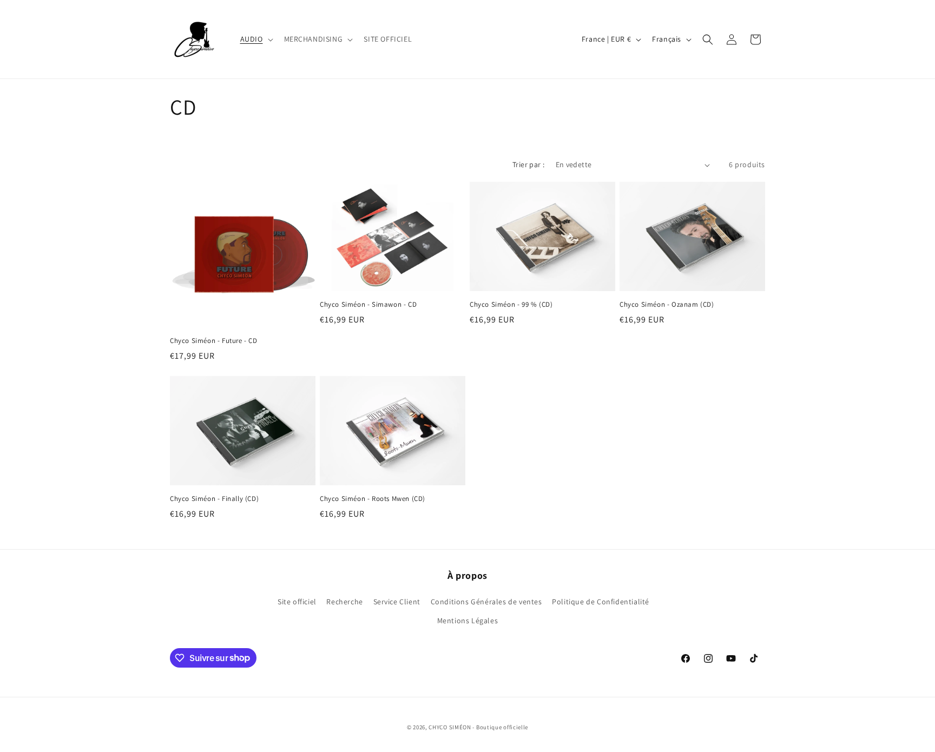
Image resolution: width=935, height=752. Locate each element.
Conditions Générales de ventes (486, 601)
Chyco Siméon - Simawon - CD (368, 304)
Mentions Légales (467, 620)
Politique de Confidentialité (600, 601)
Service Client (396, 601)
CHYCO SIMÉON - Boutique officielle (478, 727)
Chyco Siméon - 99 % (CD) (511, 304)
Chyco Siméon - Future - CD (214, 341)
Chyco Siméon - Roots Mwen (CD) (372, 498)
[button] (256, 39)
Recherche (344, 601)
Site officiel (297, 601)
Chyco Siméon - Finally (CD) (214, 498)
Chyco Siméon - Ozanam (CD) (667, 304)
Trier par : (528, 164)
